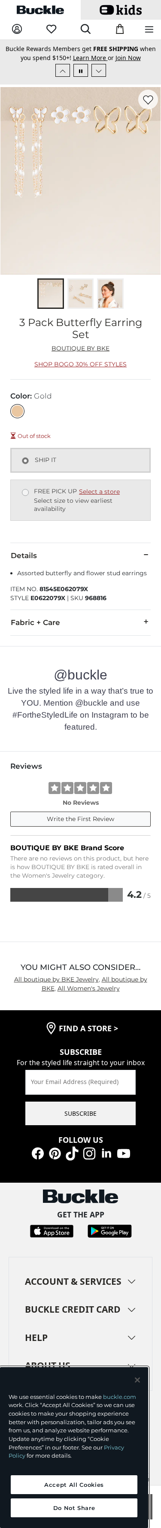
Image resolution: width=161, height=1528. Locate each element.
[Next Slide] (98, 70)
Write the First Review (80, 819)
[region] (74, 1447)
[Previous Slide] (62, 70)
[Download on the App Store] (52, 1230)
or (94, 58)
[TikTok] (72, 1152)
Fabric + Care (35, 622)
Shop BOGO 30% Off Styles (80, 364)
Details (24, 555)
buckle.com (119, 1396)
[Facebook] (37, 1152)
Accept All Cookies (74, 1484)
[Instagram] (89, 1152)
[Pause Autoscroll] (80, 70)
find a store (88, 1028)
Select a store (99, 491)
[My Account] (17, 29)
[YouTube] (123, 1152)
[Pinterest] (55, 1152)
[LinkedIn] (106, 1152)
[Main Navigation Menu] (149, 29)
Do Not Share (74, 1507)
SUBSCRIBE (80, 1113)
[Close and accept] (137, 1380)
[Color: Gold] (17, 411)
